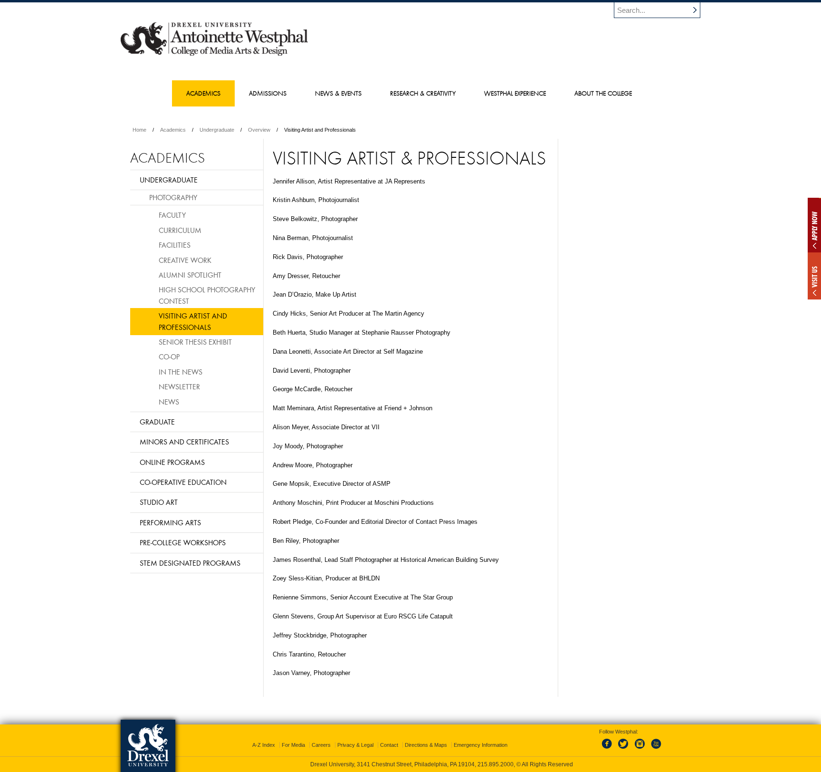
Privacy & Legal (355, 745)
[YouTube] (656, 749)
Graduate (157, 421)
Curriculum (180, 230)
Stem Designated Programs (190, 563)
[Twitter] (624, 749)
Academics (173, 130)
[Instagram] (640, 749)
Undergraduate (217, 130)
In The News (180, 371)
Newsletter (179, 386)
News (169, 401)
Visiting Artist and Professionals (193, 321)
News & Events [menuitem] (338, 93)
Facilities (175, 245)
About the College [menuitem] (603, 93)
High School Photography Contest (207, 295)
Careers (321, 745)
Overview (259, 130)
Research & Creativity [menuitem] (423, 93)
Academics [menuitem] (203, 93)
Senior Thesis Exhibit (195, 342)
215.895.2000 (495, 764)
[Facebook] (608, 749)
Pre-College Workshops (183, 542)
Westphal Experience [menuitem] (515, 93)
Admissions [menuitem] (267, 93)
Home (139, 130)
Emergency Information (480, 745)
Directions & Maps (426, 745)
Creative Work (185, 260)
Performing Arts (170, 522)
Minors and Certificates (184, 441)
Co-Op (169, 356)
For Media (293, 745)
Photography (173, 197)
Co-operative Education (183, 482)
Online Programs (172, 462)
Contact (389, 745)
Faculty (172, 215)
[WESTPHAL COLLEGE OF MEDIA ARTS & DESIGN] (214, 55)
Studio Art (159, 502)
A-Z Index (263, 745)
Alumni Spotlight (190, 275)
